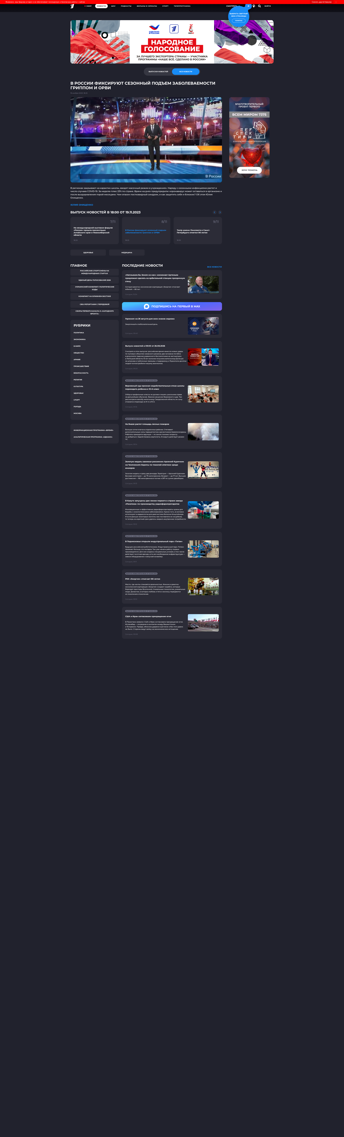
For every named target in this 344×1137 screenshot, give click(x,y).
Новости (101, 6)
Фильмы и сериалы (147, 6)
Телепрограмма (182, 6)
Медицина (126, 253)
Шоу (113, 6)
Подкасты (126, 6)
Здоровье (88, 253)
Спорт (165, 6)
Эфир (89, 6)
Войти (268, 6)
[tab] (158, 71)
